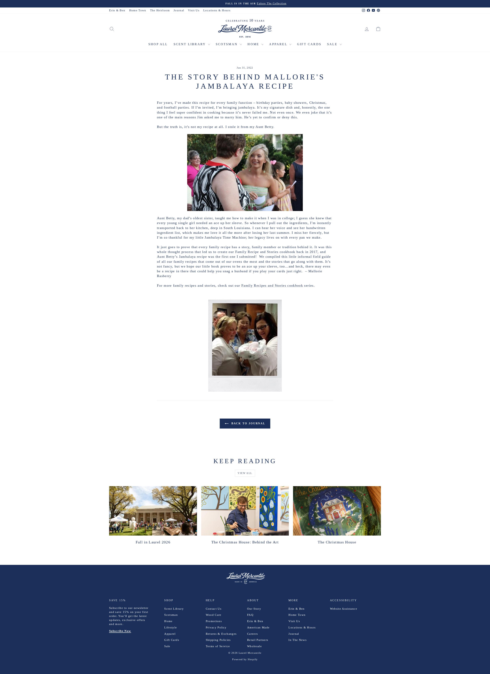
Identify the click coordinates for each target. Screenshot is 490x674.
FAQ (250, 614)
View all (245, 473)
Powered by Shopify (245, 659)
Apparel (278, 44)
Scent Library (190, 44)
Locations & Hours (216, 10)
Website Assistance (343, 608)
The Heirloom (160, 10)
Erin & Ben (117, 10)
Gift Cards (309, 44)
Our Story (254, 608)
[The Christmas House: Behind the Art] (245, 511)
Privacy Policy (216, 627)
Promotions (214, 621)
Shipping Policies (218, 639)
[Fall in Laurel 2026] (153, 511)
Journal (179, 10)
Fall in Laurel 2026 (153, 542)
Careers (252, 633)
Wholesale (254, 646)
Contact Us (214, 608)
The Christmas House (337, 542)
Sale (333, 44)
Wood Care (213, 614)
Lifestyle (170, 627)
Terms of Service (218, 646)
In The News (297, 639)
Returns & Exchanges (221, 633)
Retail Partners (257, 639)
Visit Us (193, 10)
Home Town (137, 10)
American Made (258, 627)
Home (254, 44)
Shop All (158, 44)
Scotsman (227, 44)
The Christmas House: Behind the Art (245, 542)
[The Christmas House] (337, 511)
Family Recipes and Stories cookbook (272, 285)
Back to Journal (247, 423)
